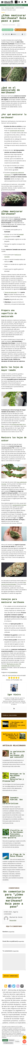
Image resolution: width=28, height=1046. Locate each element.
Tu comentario (10, 951)
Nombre (8, 931)
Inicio (2, 8)
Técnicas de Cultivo (9, 8)
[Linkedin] (14, 708)
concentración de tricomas (17, 130)
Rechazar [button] (11, 1040)
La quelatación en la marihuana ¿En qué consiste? (17, 754)
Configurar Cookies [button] (8, 1043)
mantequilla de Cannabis (19, 505)
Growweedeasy (13, 672)
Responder (12, 920)
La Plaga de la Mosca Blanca (17, 855)
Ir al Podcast (20, 30)
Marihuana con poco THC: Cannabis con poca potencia (17, 724)
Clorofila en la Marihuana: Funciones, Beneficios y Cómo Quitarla (13, 834)
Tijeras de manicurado (10, 292)
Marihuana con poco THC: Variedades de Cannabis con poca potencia (11, 665)
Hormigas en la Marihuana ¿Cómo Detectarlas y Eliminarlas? (14, 777)
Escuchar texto (8, 30)
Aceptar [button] (5, 1040)
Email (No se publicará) (13, 941)
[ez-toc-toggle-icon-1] (18, 25)
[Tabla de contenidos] (18, 25)
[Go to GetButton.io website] (24, 1044)
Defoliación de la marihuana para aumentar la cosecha (10, 736)
